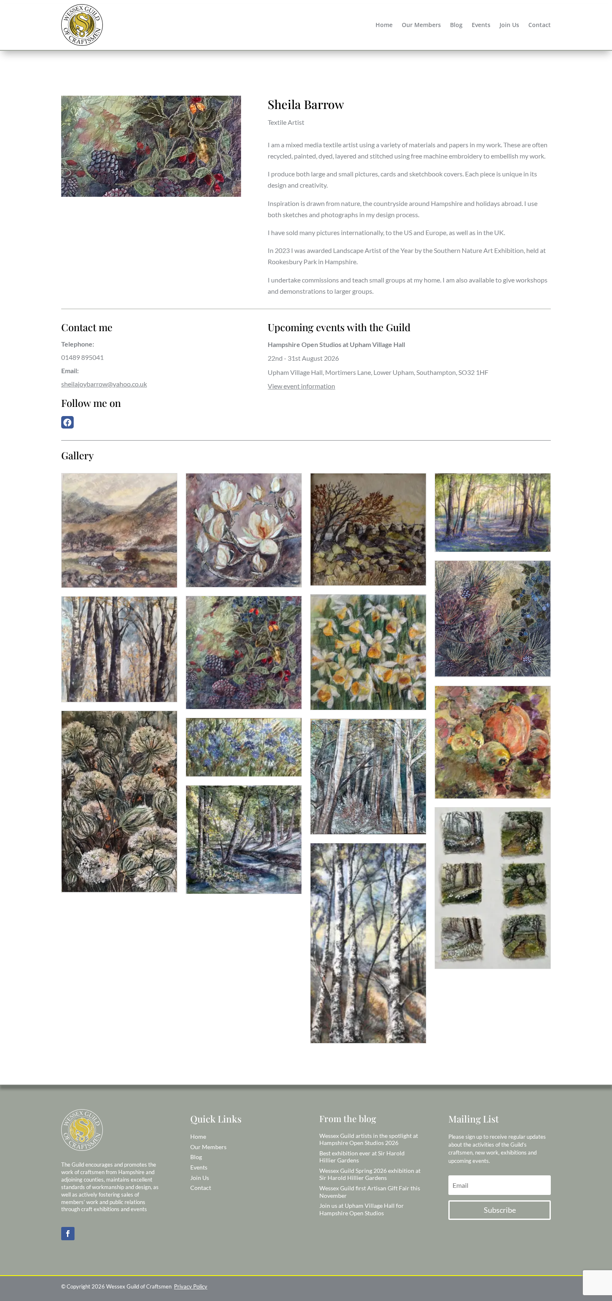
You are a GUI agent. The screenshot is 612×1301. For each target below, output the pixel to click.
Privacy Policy (190, 1286)
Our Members (421, 25)
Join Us (509, 25)
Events (481, 25)
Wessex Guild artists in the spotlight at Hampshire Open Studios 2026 (368, 1139)
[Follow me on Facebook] (69, 423)
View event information (301, 386)
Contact (539, 25)
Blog (456, 25)
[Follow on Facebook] (68, 1233)
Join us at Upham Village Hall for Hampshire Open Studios (361, 1209)
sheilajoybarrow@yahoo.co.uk (104, 384)
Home (384, 25)
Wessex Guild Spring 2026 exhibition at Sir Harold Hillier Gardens (369, 1174)
